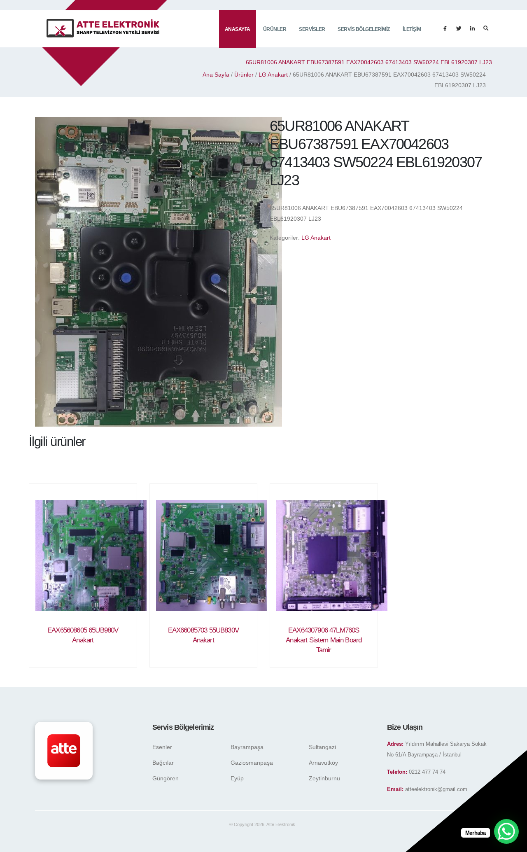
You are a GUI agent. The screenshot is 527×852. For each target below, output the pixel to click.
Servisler (312, 29)
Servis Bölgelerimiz (364, 29)
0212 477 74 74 (427, 772)
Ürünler (275, 29)
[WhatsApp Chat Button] (506, 831)
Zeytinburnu (324, 778)
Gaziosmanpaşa (252, 762)
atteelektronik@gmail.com (436, 789)
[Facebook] (445, 29)
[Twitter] (458, 29)
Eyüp (237, 778)
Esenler (162, 747)
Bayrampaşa (247, 747)
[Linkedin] (472, 29)
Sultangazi (322, 747)
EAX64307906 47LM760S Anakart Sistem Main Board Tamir (323, 640)
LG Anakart (273, 74)
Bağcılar (163, 762)
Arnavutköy (323, 762)
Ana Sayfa (216, 74)
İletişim (412, 29)
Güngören (165, 778)
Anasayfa (237, 29)
